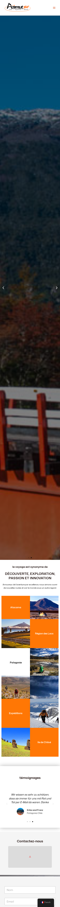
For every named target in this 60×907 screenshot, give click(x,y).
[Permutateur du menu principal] (54, 8)
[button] (3, 288)
